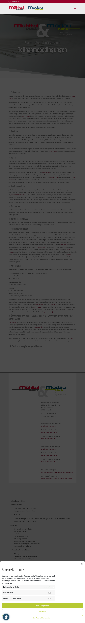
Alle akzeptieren (42, 606)
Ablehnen (42, 612)
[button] (82, 564)
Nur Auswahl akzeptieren (42, 618)
